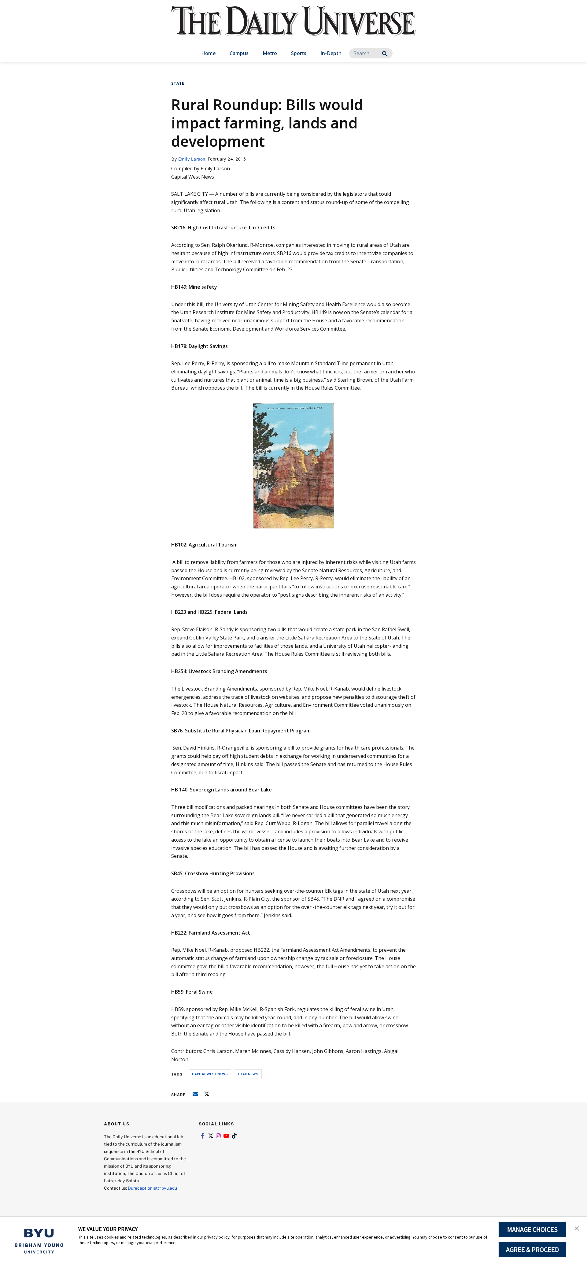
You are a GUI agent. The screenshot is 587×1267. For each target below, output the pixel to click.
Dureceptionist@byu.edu (152, 1188)
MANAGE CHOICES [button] (532, 1229)
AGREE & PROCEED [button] (532, 1249)
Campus (239, 53)
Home (208, 53)
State (177, 83)
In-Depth (330, 53)
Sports (298, 53)
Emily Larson (191, 158)
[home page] (293, 27)
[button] (577, 1228)
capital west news (210, 1074)
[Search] (384, 53)
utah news (248, 1074)
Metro (270, 53)
